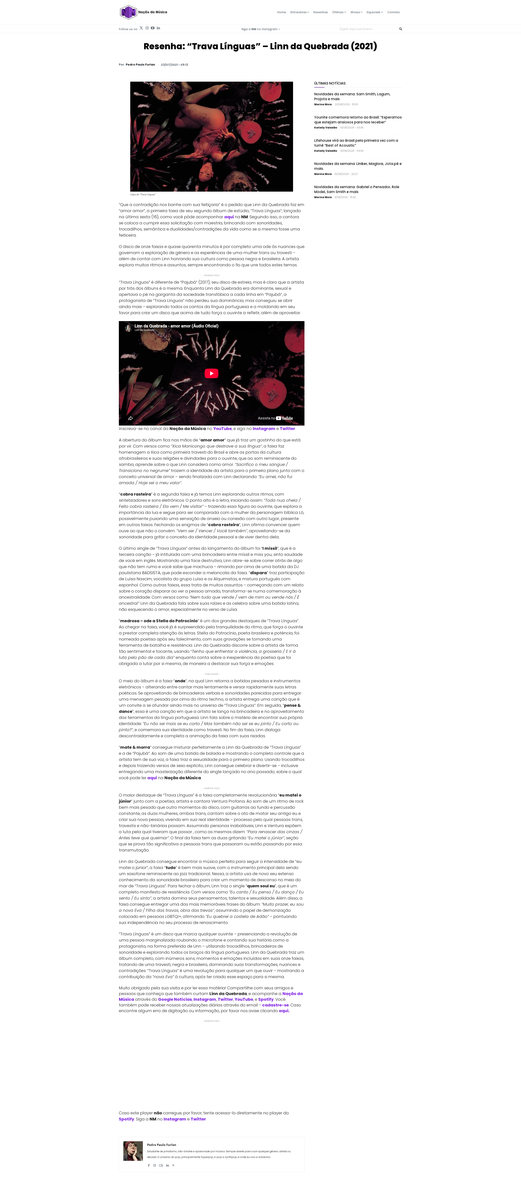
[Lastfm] (161, 1163)
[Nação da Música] (143, 12)
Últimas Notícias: (330, 83)
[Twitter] (141, 28)
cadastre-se (275, 1005)
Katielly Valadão (325, 127)
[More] (398, 64)
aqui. (284, 1011)
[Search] (400, 28)
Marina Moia (323, 104)
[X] (351, 64)
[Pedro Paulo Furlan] (133, 1154)
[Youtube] (152, 28)
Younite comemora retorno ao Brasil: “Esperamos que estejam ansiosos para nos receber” (358, 120)
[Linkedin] (158, 28)
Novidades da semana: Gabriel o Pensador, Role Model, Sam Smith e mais (356, 189)
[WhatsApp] (341, 64)
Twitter (287, 428)
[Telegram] (370, 64)
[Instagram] (147, 28)
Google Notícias (175, 999)
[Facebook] (360, 64)
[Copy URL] (388, 64)
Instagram (264, 428)
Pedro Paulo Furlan (140, 64)
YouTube (222, 428)
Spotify (266, 999)
